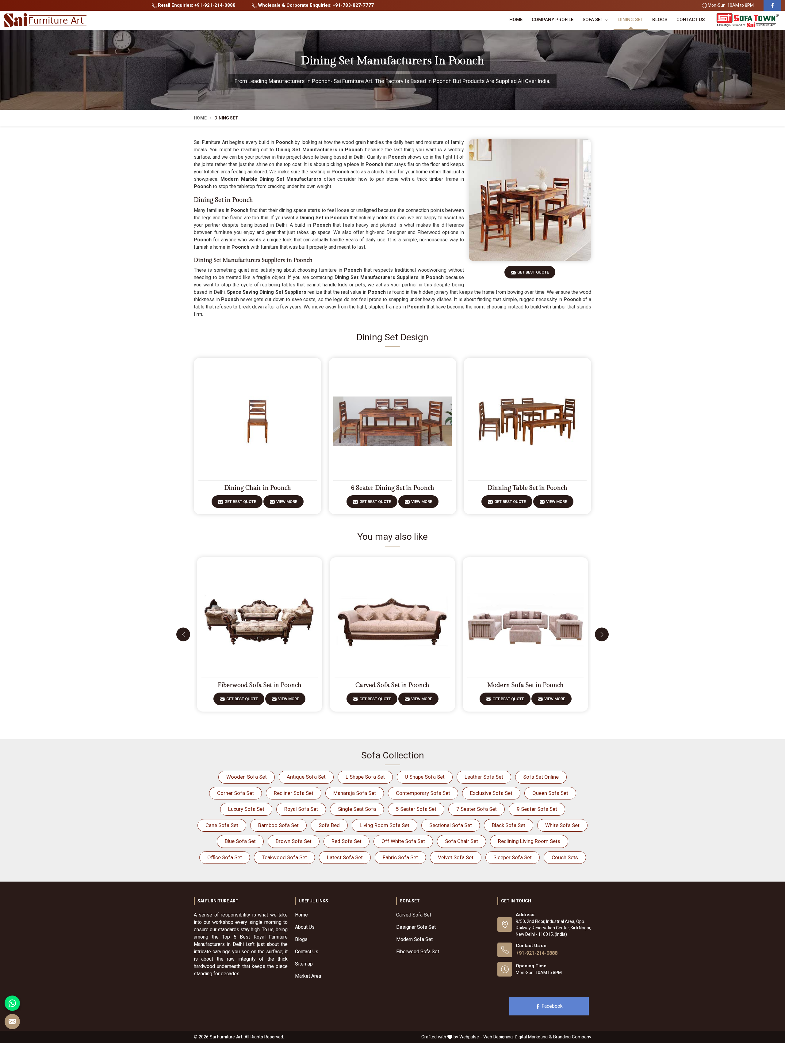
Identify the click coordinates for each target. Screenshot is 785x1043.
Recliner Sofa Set (293, 793)
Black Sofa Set (508, 825)
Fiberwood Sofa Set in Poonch (259, 685)
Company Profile (552, 19)
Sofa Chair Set (461, 841)
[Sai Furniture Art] (45, 20)
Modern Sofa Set (414, 939)
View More (286, 501)
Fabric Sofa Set (400, 857)
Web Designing (498, 1037)
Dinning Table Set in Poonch (527, 488)
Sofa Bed (329, 825)
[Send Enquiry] (12, 1021)
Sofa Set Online (541, 777)
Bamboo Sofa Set (278, 825)
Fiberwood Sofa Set (417, 951)
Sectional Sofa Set (450, 825)
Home (516, 19)
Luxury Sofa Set (246, 809)
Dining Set (630, 19)
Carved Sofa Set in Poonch (392, 685)
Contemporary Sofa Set (423, 793)
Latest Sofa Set (345, 857)
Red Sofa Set (346, 841)
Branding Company (572, 1037)
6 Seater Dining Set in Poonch (392, 488)
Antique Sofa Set (306, 777)
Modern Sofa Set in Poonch (525, 685)
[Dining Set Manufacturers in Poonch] (530, 200)
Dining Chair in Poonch (257, 488)
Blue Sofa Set (240, 841)
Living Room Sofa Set (384, 825)
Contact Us (690, 19)
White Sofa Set (562, 825)
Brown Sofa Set (294, 841)
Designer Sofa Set (416, 927)
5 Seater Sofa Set (416, 809)
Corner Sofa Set (235, 793)
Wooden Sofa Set (246, 777)
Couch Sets (565, 857)
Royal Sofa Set (301, 809)
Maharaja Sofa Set (354, 793)
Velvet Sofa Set (455, 857)
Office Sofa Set (224, 857)
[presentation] (183, 634)
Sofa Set (593, 19)
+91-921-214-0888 (536, 953)
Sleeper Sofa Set (512, 857)
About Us (305, 927)
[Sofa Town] (747, 20)
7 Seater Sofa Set (476, 809)
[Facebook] (772, 5)
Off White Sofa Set (403, 841)
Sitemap (304, 964)
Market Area (308, 976)
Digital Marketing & (533, 1037)
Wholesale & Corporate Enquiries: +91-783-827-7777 (315, 5)
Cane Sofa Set (221, 825)
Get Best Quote (533, 272)
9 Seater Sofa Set (537, 809)
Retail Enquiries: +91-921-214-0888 (196, 5)
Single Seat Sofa (357, 809)
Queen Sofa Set (550, 793)
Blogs (659, 19)
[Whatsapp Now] (12, 1003)
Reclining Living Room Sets (529, 841)
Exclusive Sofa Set (491, 793)
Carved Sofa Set (413, 915)
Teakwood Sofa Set (284, 857)
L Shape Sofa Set (365, 777)
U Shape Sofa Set (425, 777)
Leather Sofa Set (484, 777)
